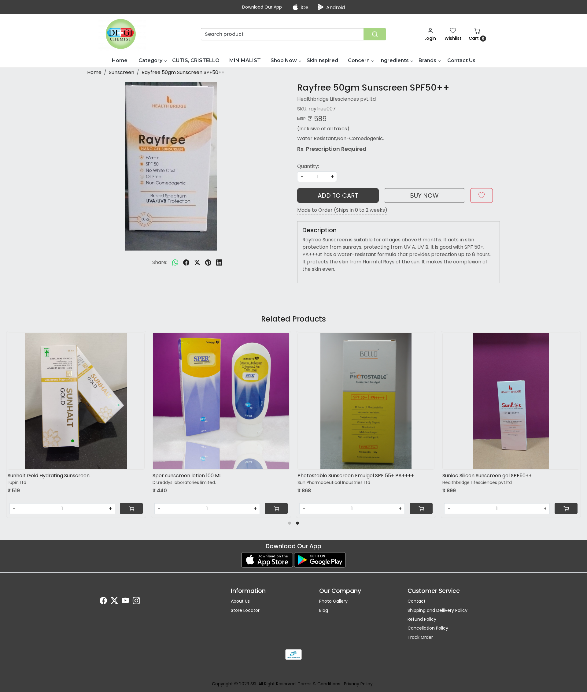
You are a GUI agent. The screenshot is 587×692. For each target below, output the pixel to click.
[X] (114, 601)
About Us (240, 601)
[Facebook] (103, 601)
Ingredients (394, 60)
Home (119, 60)
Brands (427, 60)
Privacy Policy (358, 684)
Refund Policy (422, 619)
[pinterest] (208, 262)
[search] (375, 34)
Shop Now (284, 60)
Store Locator (245, 610)
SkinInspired (322, 60)
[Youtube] (125, 601)
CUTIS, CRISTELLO (196, 60)
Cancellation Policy (428, 628)
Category (150, 60)
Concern (359, 60)
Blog (323, 610)
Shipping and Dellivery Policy (437, 610)
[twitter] (197, 262)
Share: (159, 262)
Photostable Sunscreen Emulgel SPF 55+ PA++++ (262, 475)
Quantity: (308, 166)
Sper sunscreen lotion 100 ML (93, 475)
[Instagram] (136, 601)
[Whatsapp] (175, 262)
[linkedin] (219, 262)
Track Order (420, 637)
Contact (417, 601)
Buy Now (424, 195)
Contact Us (461, 60)
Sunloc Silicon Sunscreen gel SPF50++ (393, 475)
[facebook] (186, 262)
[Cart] (182, 508)
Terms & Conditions (319, 684)
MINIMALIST (245, 60)
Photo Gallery (333, 601)
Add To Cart (338, 195)
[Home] (122, 34)
